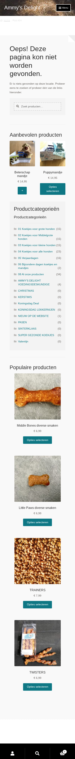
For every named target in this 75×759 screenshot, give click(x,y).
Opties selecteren (52, 189)
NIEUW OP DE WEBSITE (33, 316)
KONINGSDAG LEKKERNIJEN (36, 309)
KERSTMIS (25, 297)
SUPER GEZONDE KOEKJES (36, 335)
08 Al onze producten (31, 274)
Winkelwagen (57, 750)
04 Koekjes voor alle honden (35, 251)
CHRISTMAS (26, 290)
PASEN (22, 322)
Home (7, 20)
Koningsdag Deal (28, 303)
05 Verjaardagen (28, 258)
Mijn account (12, 753)
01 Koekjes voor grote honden (36, 229)
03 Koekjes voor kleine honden (37, 245)
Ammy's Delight (22, 8)
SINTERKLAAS (27, 328)
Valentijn (23, 341)
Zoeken (37, 753)
